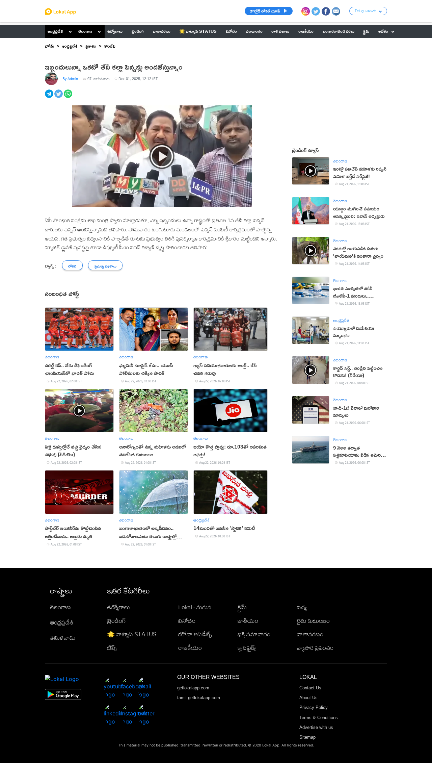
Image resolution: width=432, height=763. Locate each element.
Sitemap (307, 737)
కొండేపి (109, 46)
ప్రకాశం (90, 46)
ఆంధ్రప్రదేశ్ (55, 31)
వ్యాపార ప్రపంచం (315, 648)
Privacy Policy (313, 707)
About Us (308, 697)
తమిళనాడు (63, 637)
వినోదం (186, 621)
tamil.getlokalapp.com (198, 697)
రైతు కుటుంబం (313, 621)
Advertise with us (316, 727)
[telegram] (49, 97)
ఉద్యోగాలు (118, 607)
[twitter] (59, 97)
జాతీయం (248, 621)
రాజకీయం (190, 648)
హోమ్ (49, 46)
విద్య (302, 607)
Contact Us (310, 687)
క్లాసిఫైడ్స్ (247, 648)
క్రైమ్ (242, 607)
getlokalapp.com (193, 687)
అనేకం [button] (383, 31)
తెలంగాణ (85, 31)
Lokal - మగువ (194, 607)
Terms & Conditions (318, 717)
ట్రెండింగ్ (116, 621)
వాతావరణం (310, 634)
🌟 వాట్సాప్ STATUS (132, 634)
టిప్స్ (111, 648)
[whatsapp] (68, 97)
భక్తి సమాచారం (254, 634)
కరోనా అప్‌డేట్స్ (195, 634)
